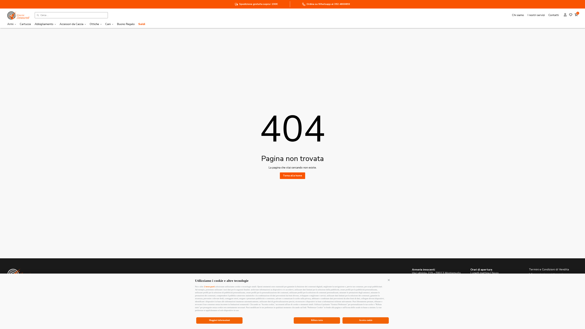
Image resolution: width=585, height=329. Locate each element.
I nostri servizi (536, 15)
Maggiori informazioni (219, 320)
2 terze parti (209, 286)
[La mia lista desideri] (570, 15)
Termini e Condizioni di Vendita (549, 269)
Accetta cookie (365, 320)
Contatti (553, 15)
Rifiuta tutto (317, 320)
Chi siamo (518, 15)
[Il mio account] (565, 15)
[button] (389, 280)
